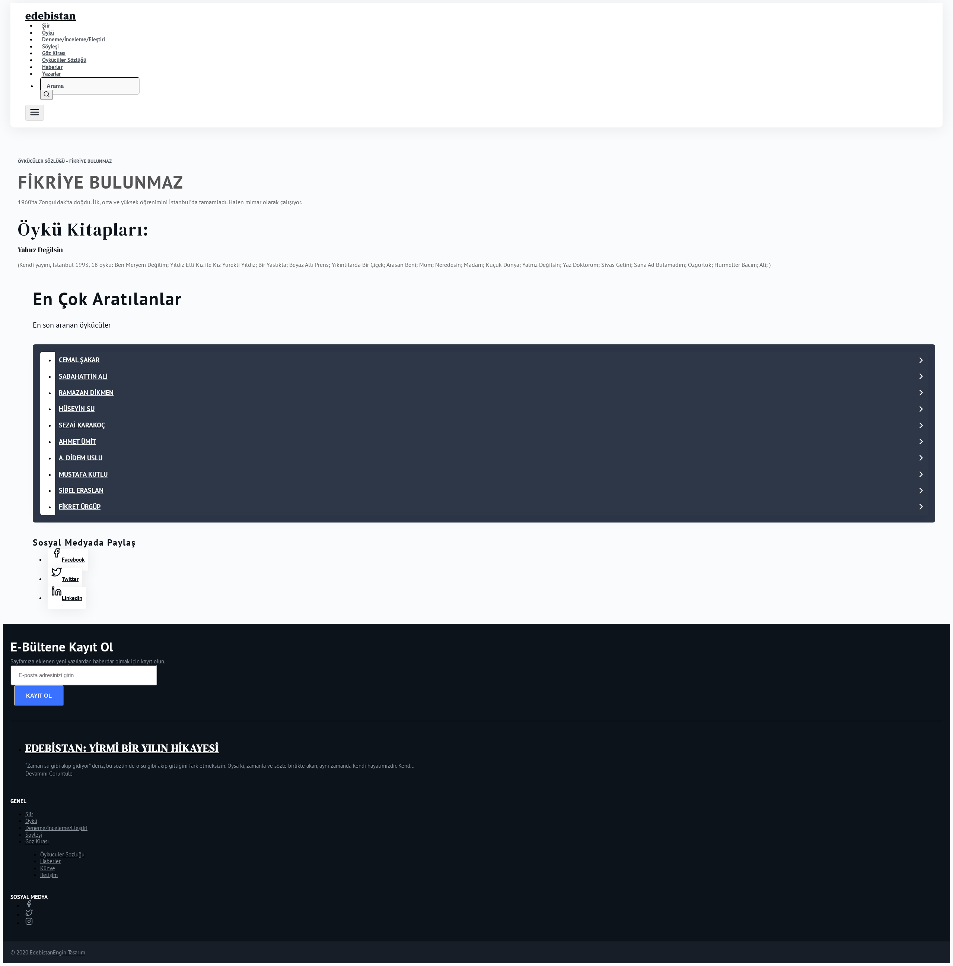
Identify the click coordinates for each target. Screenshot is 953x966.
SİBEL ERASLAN (81, 490)
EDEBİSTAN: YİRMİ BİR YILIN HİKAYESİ (122, 748)
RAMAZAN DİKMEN (86, 392)
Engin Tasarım (69, 952)
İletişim (49, 874)
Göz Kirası (37, 841)
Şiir (29, 814)
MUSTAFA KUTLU (83, 474)
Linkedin (72, 598)
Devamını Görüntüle (49, 773)
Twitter (70, 579)
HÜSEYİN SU (77, 408)
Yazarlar (51, 73)
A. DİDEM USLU (80, 458)
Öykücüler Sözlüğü (62, 854)
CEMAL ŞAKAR (79, 360)
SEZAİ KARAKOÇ (82, 425)
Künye (47, 868)
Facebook (73, 559)
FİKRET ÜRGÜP (80, 506)
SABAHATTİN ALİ (83, 376)
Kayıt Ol (39, 695)
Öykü (31, 820)
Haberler (50, 861)
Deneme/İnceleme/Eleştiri (73, 39)
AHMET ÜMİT (77, 441)
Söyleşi (33, 834)
